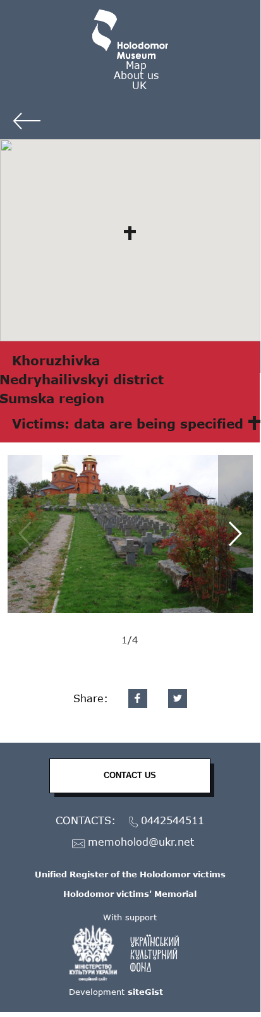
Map (136, 65)
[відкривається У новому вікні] (130, 953)
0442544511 (172, 820)
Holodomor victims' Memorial (130, 894)
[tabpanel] (130, 534)
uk (139, 85)
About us (136, 75)
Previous (25, 534)
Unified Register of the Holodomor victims (130, 874)
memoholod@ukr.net (141, 842)
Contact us (130, 775)
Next (235, 534)
